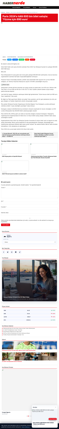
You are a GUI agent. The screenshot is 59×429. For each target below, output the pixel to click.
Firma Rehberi (26, 7)
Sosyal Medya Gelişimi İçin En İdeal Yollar (12, 331)
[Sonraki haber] (54, 262)
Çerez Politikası (43, 7)
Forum (34, 7)
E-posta (3, 207)
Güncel (7, 12)
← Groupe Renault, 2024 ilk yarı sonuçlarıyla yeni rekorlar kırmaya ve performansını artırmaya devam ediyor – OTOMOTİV (16, 135)
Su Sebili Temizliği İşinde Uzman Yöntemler (12, 330)
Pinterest (32, 59)
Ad (2, 201)
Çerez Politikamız (26, 427)
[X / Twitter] (7, 252)
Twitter (9, 59)
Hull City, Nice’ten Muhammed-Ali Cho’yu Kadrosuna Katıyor (16, 333)
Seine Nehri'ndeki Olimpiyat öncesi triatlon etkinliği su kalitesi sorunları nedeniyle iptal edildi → (44, 135)
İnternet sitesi (4, 212)
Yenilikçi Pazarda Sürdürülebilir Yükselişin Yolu (13, 334)
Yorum (3, 187)
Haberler (3, 12)
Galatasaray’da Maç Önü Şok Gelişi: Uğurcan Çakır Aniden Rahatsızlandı (19, 328)
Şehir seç (5, 239)
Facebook (15, 59)
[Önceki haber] (51, 262)
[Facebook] (3, 252)
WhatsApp (21, 59)
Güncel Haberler (16, 7)
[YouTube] (15, 252)
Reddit (27, 59)
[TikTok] (19, 252)
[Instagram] (11, 252)
